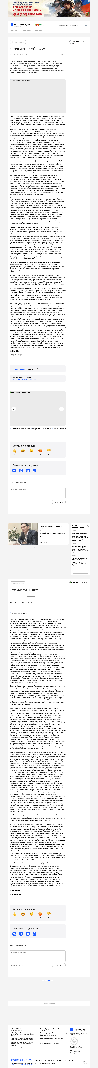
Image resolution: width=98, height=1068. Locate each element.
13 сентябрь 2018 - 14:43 (16, 54)
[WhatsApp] (34, 470)
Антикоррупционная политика (21, 1059)
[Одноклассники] (21, 470)
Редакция (38, 30)
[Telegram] (28, 470)
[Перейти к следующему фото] (61, 409)
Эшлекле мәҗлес (17, 583)
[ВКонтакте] (14, 470)
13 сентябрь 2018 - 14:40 (16, 596)
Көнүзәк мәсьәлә (17, 42)
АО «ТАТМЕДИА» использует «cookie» (23, 1060)
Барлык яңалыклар (80, 572)
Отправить (59, 502)
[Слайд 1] (34, 547)
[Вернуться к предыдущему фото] (13, 409)
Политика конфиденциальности (21, 1064)
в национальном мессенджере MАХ (25, 379)
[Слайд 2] (36, 547)
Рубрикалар (25, 30)
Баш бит (14, 30)
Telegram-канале (19, 369)
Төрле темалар (49, 1003)
